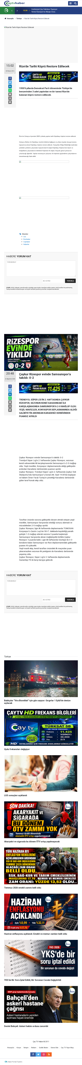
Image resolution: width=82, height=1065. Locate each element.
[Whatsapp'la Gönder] (10, 90)
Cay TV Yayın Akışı (67, 1048)
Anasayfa (10, 1048)
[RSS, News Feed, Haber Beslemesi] (49, 1054)
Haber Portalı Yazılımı (15, 1062)
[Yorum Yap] (10, 102)
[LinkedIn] (10, 86)
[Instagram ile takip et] (43, 1054)
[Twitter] (10, 82)
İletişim (26, 1048)
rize (24, 237)
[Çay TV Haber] (14, 3)
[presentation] (12, 10)
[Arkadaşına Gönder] (10, 94)
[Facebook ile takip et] (33, 1054)
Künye (19, 1048)
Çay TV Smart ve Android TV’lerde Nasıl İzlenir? (46, 10)
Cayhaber (26, 242)
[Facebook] (10, 78)
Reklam (33, 1048)
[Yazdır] (10, 98)
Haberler (26, 244)
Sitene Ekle (54, 1048)
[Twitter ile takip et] (38, 1054)
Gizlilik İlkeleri (43, 1048)
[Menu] (70, 3)
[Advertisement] (48, 117)
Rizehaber (26, 239)
